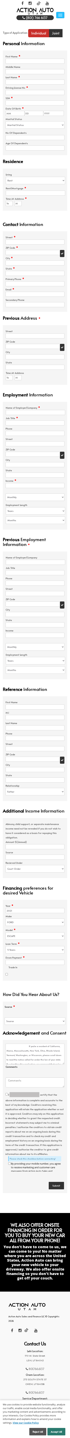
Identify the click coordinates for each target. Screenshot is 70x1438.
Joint (56, 33)
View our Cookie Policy (26, 1422)
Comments (11, 1066)
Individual (38, 33)
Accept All (56, 1431)
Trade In (12, 967)
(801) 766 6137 (36, 17)
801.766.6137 (36, 1369)
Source (10, 1006)
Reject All (38, 1431)
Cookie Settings (17, 1431)
